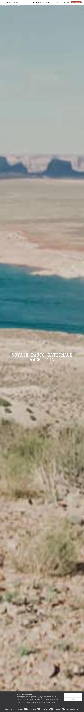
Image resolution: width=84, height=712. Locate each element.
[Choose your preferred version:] (58, 2)
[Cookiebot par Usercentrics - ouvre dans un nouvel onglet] (8, 709)
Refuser (73, 699)
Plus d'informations (26, 704)
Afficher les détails (71, 709)
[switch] (38, 709)
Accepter (73, 694)
